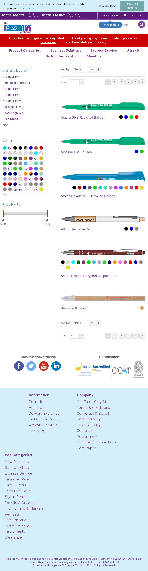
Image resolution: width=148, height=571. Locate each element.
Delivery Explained (44, 413)
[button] (36, 8)
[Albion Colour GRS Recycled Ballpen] (103, 176)
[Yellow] (142, 188)
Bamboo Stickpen (74, 308)
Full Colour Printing (45, 419)
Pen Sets (12, 514)
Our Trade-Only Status (95, 402)
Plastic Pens (15, 485)
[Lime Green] (104, 262)
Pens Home (39, 402)
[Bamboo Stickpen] (103, 298)
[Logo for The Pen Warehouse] (18, 28)
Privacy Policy (89, 425)
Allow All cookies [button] (132, 6)
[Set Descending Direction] (98, 69)
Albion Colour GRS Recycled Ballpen (88, 196)
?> (5, 148)
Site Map (36, 431)
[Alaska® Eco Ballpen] (103, 140)
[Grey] (137, 229)
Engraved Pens (17, 479)
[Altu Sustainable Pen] (103, 218)
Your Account (108, 15)
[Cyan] (73, 262)
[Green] (131, 117)
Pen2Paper (86, 448)
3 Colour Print (12, 94)
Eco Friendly (15, 520)
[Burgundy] (79, 188)
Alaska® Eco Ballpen (76, 152)
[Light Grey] (111, 188)
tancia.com (49, 42)
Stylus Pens (15, 496)
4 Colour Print (12, 101)
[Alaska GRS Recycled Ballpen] (103, 106)
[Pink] (120, 262)
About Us (37, 407)
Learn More (27, 8)
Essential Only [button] (107, 6)
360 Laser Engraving (16, 83)
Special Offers (17, 467)
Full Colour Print (13, 107)
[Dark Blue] (85, 188)
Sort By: (65, 69)
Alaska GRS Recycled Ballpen (83, 117)
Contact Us (138, 15)
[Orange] (126, 188)
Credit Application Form (97, 442)
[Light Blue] (100, 188)
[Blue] (126, 117)
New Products (17, 461)
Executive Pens (17, 491)
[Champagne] (68, 262)
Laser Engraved (13, 113)
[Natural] (142, 308)
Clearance (13, 537)
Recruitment (87, 436)
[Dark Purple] (84, 262)
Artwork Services (43, 425)
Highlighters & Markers (24, 508)
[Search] (141, 24)
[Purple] (131, 188)
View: (64, 82)
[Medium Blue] (121, 188)
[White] (142, 117)
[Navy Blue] (110, 262)
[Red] (137, 117)
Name (77, 69)
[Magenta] (116, 188)
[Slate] (141, 262)
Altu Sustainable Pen (76, 229)
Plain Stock (10, 119)
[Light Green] (105, 188)
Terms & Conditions (93, 407)
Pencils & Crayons (20, 502)
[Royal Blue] (136, 262)
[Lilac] (99, 262)
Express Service (18, 473)
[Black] (121, 117)
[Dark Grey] (90, 188)
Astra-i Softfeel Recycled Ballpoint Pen (89, 276)
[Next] (142, 82)
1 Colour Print (12, 76)
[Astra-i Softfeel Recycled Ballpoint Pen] (103, 252)
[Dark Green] (78, 262)
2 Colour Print (12, 89)
